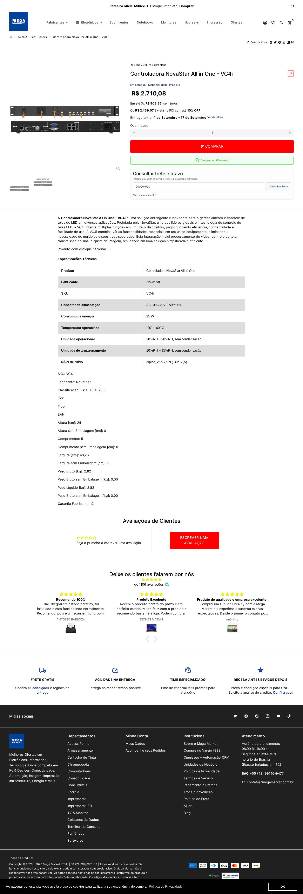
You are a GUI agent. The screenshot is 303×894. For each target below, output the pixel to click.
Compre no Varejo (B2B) (203, 750)
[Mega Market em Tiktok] (289, 716)
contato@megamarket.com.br (268, 782)
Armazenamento (80, 750)
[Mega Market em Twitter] (235, 716)
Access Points (78, 743)
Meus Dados (135, 743)
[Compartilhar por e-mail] (292, 42)
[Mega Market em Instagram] (267, 716)
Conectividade (78, 778)
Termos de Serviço (198, 778)
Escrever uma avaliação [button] (194, 540)
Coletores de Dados (83, 820)
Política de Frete (196, 799)
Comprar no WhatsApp (215, 160)
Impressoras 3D (79, 806)
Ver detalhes (215, 117)
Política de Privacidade (202, 771)
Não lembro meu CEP (144, 195)
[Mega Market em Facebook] (246, 716)
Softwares (75, 840)
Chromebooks (78, 764)
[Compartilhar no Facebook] (271, 42)
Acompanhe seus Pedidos (146, 750)
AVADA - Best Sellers (32, 37)
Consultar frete (279, 186)
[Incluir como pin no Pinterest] (279, 42)
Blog (187, 813)
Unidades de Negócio (200, 764)
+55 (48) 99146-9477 (267, 773)
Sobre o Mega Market (201, 743)
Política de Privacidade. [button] (166, 886)
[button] (148, 639)
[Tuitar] (275, 42)
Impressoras (76, 799)
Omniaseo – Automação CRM (206, 757)
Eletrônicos (157, 64)
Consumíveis (77, 785)
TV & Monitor (77, 813)
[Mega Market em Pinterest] (257, 716)
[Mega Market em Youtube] (278, 716)
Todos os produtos (21, 858)
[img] (151, 579)
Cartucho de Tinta (81, 757)
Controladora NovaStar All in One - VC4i (80, 37)
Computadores (79, 771)
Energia (73, 792)
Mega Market (51, 864)
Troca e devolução (198, 792)
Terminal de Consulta (83, 827)
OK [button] (283, 886)
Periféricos (75, 833)
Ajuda (188, 806)
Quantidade (139, 125)
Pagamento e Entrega (200, 785)
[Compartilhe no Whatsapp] (284, 42)
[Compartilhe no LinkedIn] (288, 42)
